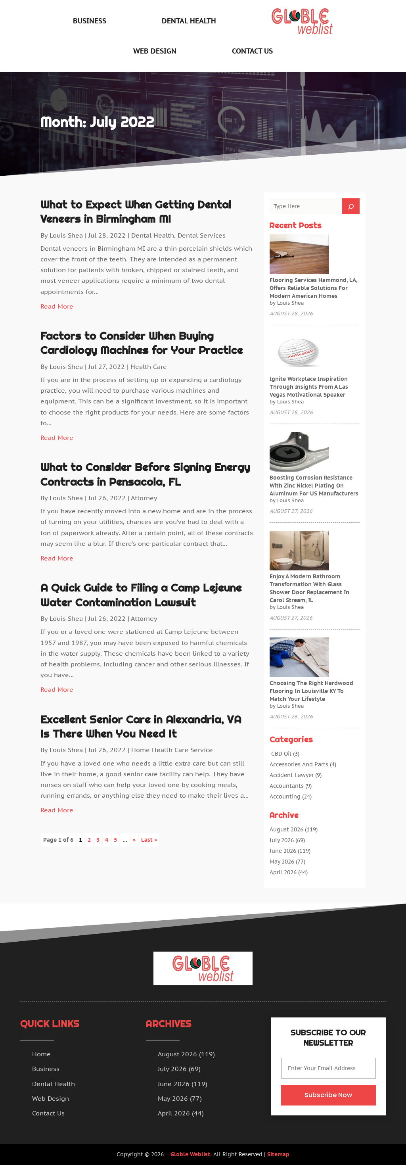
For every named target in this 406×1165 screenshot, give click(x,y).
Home (41, 1054)
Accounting (285, 796)
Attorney (144, 498)
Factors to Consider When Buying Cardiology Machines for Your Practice (141, 342)
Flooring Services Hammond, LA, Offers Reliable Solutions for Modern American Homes (313, 287)
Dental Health (189, 20)
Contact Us (252, 51)
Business (89, 20)
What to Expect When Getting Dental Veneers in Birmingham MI (135, 211)
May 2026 (282, 861)
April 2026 (283, 872)
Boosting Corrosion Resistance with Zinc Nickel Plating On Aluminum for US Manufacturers (314, 485)
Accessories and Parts (299, 764)
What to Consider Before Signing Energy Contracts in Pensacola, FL (145, 474)
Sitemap (278, 1154)
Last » (149, 839)
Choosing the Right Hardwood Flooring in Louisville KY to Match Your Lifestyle (311, 690)
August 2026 (286, 829)
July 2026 (282, 840)
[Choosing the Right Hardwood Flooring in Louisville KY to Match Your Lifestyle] (299, 658)
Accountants (287, 785)
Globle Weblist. (191, 1154)
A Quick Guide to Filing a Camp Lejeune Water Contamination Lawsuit (141, 594)
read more (56, 306)
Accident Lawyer (292, 775)
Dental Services (202, 235)
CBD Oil (280, 753)
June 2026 (283, 850)
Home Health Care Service (172, 750)
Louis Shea (66, 235)
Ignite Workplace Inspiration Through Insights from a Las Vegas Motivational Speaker (309, 386)
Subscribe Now (328, 1095)
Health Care (148, 366)
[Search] (351, 206)
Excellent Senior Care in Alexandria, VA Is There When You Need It (140, 726)
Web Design (154, 51)
